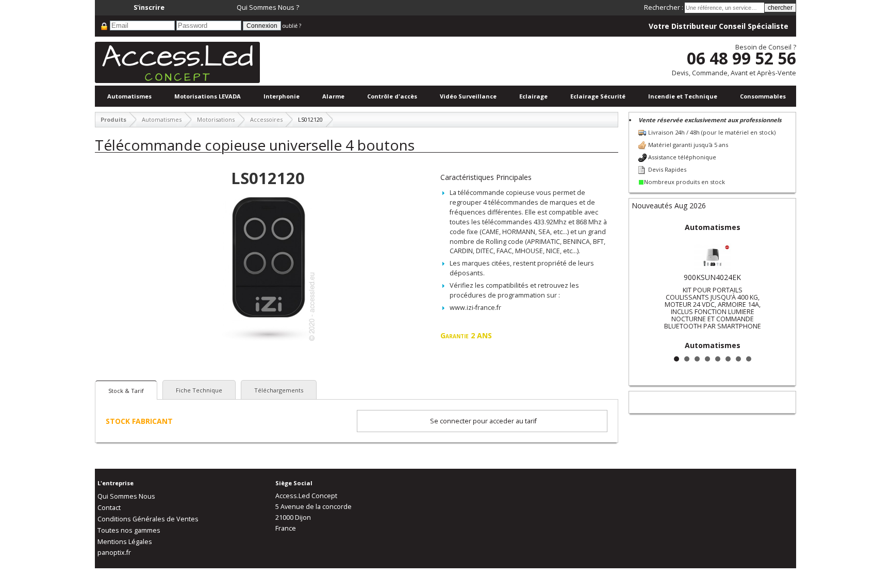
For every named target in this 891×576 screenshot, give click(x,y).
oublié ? (292, 25)
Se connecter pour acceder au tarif (483, 421)
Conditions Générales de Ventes (148, 519)
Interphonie (281, 96)
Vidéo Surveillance (468, 96)
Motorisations (216, 119)
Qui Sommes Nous (126, 496)
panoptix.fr (114, 552)
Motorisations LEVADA (207, 96)
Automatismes (129, 96)
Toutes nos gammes (128, 530)
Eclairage (533, 96)
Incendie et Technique (682, 96)
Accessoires (266, 119)
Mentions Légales (124, 541)
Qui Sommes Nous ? (268, 7)
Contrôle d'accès (392, 96)
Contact (109, 507)
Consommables (763, 96)
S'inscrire (149, 7)
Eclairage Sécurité (597, 96)
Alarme (333, 96)
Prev (645, 285)
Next (779, 285)
